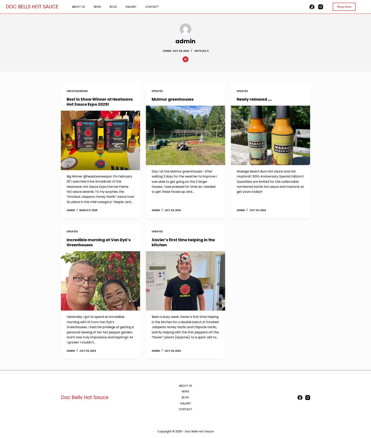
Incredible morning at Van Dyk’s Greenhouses (99, 242)
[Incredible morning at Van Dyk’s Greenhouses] (100, 281)
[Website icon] (185, 59)
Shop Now (344, 7)
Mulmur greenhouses (173, 99)
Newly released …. (254, 99)
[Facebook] (312, 6)
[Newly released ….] (270, 135)
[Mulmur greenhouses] (185, 135)
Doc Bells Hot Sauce (84, 397)
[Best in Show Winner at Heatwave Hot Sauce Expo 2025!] (100, 140)
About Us (78, 7)
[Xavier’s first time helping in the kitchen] (185, 281)
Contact (152, 7)
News (97, 7)
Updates (157, 91)
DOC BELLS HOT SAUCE (32, 6)
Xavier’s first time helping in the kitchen (183, 242)
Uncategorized (77, 91)
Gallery (131, 7)
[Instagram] (320, 6)
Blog (113, 7)
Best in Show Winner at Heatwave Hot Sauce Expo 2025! (100, 102)
